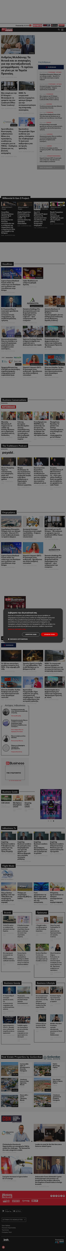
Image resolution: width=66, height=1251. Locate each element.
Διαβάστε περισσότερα (45, 626)
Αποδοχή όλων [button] (49, 634)
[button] (33, 629)
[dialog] (33, 625)
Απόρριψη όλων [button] (30, 634)
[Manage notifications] (3, 1247)
